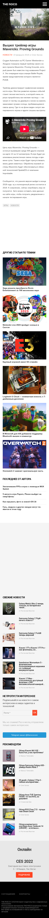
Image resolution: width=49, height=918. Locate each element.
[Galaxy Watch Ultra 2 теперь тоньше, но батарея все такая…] (9, 609)
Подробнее (24, 875)
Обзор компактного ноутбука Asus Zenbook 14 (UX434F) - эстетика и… (31, 826)
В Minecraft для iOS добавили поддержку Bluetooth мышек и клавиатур (22, 435)
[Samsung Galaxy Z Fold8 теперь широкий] (9, 638)
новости (15, 205)
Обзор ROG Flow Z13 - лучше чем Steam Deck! (32, 810)
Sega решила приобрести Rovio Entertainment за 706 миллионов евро (21, 289)
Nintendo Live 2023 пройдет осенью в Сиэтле (21, 326)
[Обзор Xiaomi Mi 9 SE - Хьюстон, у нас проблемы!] (9, 756)
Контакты (24, 894)
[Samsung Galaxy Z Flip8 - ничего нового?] (9, 623)
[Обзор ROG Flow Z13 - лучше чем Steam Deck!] (9, 815)
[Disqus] (24, 559)
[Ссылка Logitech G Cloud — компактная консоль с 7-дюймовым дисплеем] (24, 380)
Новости (7, 55)
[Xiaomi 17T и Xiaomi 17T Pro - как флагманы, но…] (9, 653)
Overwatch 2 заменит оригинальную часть (23, 471)
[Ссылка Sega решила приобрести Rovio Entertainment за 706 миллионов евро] (24, 271)
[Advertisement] (24, 229)
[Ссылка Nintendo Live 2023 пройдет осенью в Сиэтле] (24, 308)
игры (6, 205)
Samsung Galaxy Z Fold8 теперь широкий (30, 634)
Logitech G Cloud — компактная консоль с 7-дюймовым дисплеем (24, 397)
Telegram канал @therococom (24, 735)
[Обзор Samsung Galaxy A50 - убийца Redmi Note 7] (9, 770)
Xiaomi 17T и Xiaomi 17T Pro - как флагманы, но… (32, 649)
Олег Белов (37, 55)
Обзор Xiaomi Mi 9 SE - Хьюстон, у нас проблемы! (31, 752)
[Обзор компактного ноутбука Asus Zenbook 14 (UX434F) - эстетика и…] (9, 829)
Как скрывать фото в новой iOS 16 (19, 502)
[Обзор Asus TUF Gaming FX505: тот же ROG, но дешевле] (9, 800)
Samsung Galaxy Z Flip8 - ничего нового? (30, 619)
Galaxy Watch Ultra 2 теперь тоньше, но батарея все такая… (31, 606)
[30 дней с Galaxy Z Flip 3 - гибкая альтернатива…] (9, 785)
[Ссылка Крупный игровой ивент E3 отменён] (24, 345)
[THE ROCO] (10, 4)
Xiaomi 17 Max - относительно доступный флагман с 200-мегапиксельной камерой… (32, 681)
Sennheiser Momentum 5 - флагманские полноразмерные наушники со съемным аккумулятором (32, 666)
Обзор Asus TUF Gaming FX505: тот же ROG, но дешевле (30, 797)
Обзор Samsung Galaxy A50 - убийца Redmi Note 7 (32, 766)
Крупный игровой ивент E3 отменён (20, 362)
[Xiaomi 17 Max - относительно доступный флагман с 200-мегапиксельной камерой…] (9, 684)
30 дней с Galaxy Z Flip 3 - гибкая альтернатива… (30, 781)
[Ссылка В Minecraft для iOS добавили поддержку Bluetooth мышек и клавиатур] (24, 417)
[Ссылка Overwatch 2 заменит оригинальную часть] (24, 454)
